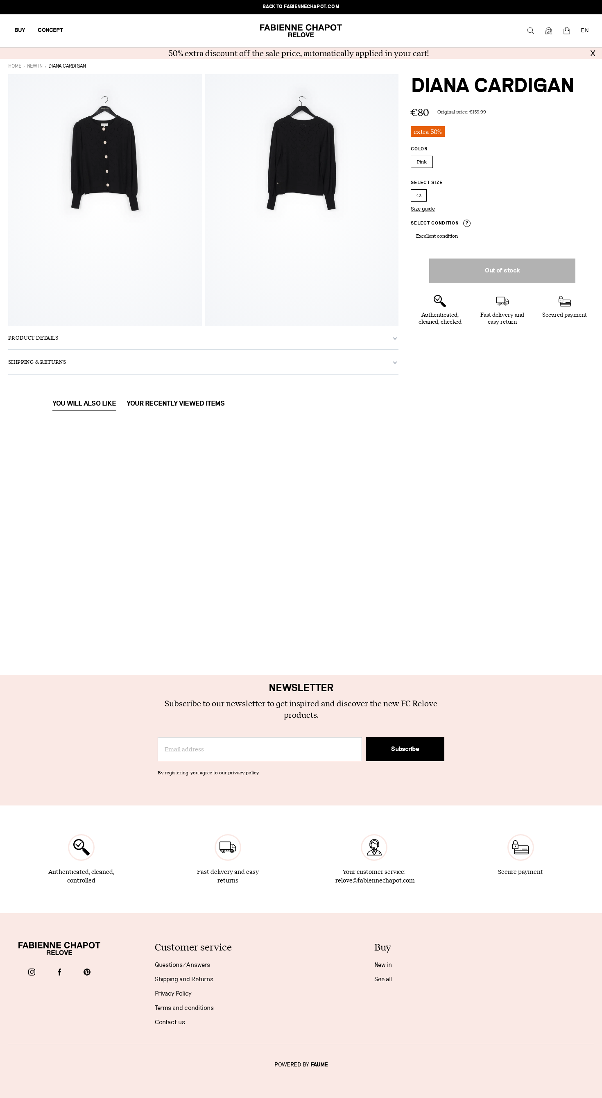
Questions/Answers (182, 965)
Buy (19, 30)
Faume (319, 1065)
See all (383, 979)
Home (14, 66)
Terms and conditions (184, 1008)
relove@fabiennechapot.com (375, 880)
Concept (50, 30)
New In (35, 66)
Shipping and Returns (184, 979)
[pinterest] (87, 972)
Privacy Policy (173, 993)
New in (383, 965)
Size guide (423, 209)
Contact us (170, 1022)
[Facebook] (59, 972)
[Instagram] (31, 972)
